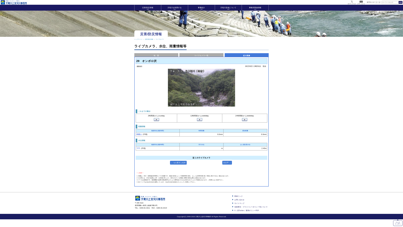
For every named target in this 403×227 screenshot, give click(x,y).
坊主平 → (227, 163)
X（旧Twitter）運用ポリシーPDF (246, 210)
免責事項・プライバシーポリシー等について (251, 207)
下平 (138, 148)
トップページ (138, 39)
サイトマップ (239, 203)
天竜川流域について (228, 8)
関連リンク (238, 196)
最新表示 (139, 66)
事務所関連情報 (255, 8)
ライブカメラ (160, 39)
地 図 (156, 55)
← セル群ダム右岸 (178, 163)
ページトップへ (398, 223)
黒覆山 (139, 134)
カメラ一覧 (201, 55)
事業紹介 (201, 8)
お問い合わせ (239, 200)
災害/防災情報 (147, 8)
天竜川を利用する (174, 8)
